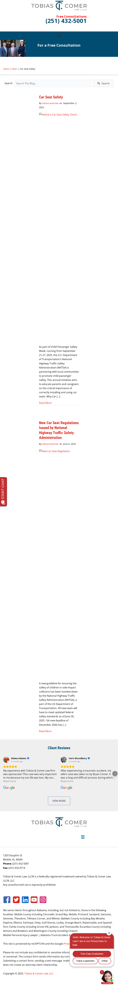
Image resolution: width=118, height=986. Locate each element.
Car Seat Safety (51, 97)
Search (9, 83)
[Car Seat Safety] (59, 227)
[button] (103, 83)
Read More (45, 403)
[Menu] (59, 35)
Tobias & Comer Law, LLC (38, 973)
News (14, 68)
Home (6, 68)
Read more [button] (9, 781)
